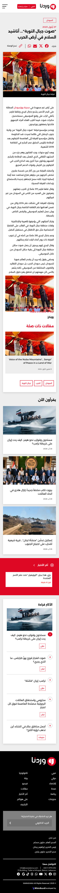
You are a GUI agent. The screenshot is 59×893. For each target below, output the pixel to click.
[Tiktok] (27, 874)
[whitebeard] (38, 888)
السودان (49, 20)
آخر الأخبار (23, 794)
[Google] (23, 874)
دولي (53, 778)
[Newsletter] (10, 823)
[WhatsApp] (36, 874)
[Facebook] (47, 46)
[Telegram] (18, 874)
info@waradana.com (29, 868)
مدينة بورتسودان (22, 107)
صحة (53, 788)
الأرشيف (24, 804)
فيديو (25, 783)
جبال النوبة (26, 383)
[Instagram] (54, 874)
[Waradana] (44, 765)
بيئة (26, 778)
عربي (33, 6)
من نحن (52, 838)
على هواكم (22, 799)
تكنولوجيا (23, 773)
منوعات (52, 799)
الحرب (38, 383)
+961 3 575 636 (49, 868)
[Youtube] (40, 874)
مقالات (24, 788)
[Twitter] (41, 46)
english (23, 6)
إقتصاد (52, 783)
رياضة (53, 794)
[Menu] (5, 8)
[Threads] (32, 874)
